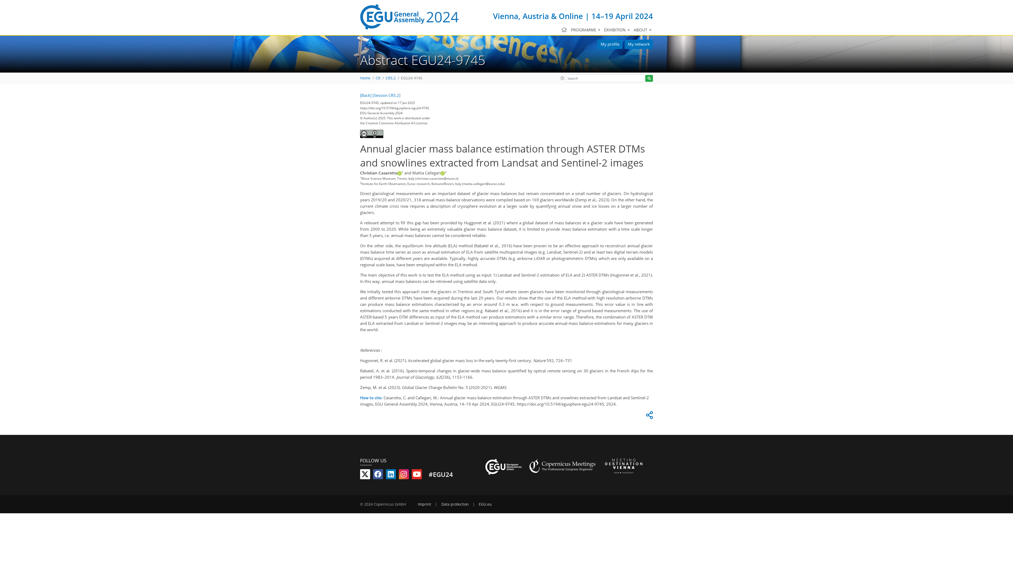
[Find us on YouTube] (417, 475)
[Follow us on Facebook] (378, 475)
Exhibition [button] (615, 29)
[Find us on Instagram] (404, 475)
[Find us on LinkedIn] (391, 475)
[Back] (365, 95)
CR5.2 (391, 78)
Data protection (455, 504)
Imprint (424, 504)
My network (639, 44)
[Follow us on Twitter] (365, 475)
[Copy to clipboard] (648, 416)
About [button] (641, 29)
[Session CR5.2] (386, 95)
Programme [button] (584, 29)
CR (378, 78)
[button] (562, 78)
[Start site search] (649, 78)
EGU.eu (485, 504)
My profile (610, 44)
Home (365, 78)
